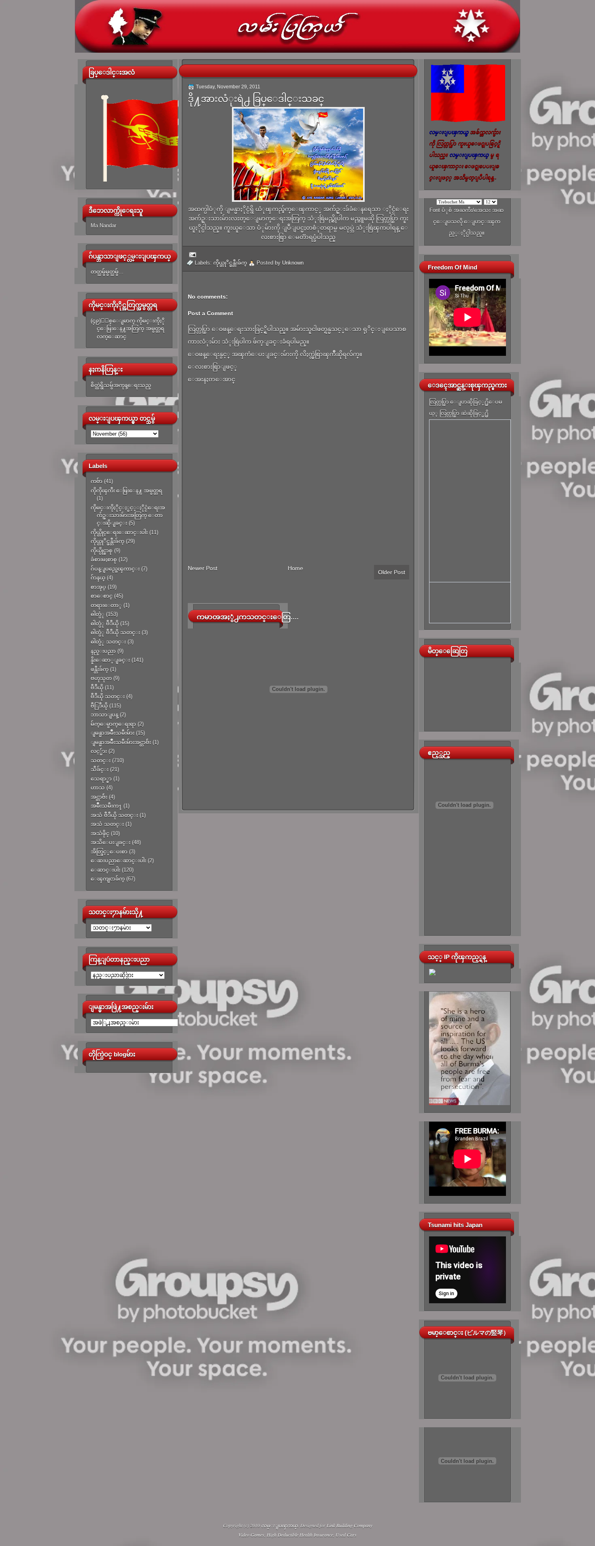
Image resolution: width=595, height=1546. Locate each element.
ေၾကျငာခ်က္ (108, 879)
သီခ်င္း (99, 769)
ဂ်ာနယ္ (98, 578)
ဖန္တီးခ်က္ (99, 669)
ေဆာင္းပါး (105, 870)
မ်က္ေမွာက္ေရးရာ (113, 724)
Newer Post (202, 568)
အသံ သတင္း (107, 824)
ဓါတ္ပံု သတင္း (108, 642)
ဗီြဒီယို (99, 706)
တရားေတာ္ (106, 605)
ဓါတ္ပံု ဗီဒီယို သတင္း (115, 632)
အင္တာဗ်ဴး (99, 797)
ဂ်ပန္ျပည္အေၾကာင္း (115, 569)
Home (295, 568)
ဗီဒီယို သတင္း (108, 696)
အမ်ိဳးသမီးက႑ (106, 806)
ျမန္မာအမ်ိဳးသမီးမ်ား (112, 733)
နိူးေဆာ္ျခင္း (110, 660)
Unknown (293, 263)
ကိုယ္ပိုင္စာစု (102, 550)
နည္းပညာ (103, 651)
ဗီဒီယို (97, 687)
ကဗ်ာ (96, 481)
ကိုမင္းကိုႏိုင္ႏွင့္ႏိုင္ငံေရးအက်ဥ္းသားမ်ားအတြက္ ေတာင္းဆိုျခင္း (128, 515)
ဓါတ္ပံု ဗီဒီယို (105, 623)
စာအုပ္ (98, 587)
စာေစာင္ (102, 596)
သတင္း (100, 760)
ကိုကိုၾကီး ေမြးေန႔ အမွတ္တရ (126, 491)
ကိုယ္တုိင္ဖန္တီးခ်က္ (107, 541)
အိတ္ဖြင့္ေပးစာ (109, 852)
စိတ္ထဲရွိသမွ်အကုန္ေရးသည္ (121, 385)
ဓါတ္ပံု (97, 614)
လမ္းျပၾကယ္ (279, 1525)
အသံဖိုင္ (100, 833)
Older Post (391, 572)
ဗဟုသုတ (101, 678)
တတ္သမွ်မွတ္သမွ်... (107, 272)
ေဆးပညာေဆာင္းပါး (118, 860)
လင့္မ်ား (99, 751)
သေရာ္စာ (101, 779)
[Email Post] (191, 254)
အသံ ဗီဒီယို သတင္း (114, 815)
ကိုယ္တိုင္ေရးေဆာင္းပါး (119, 532)
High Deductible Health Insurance (300, 1534)
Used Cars (346, 1534)
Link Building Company (349, 1525)
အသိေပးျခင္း (110, 842)
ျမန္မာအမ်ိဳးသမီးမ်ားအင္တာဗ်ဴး (121, 742)
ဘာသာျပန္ (104, 715)
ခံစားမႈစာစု (104, 559)
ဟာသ (98, 788)
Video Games (251, 1534)
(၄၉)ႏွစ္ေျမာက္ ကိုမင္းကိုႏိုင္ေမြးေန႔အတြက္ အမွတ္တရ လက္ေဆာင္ (128, 329)
